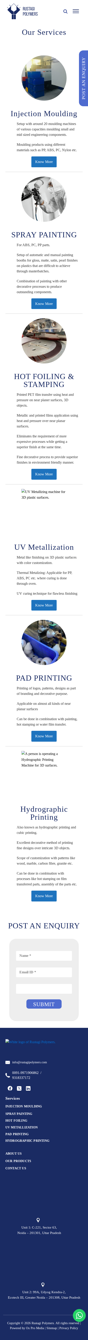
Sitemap (51, 1328)
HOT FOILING (16, 1120)
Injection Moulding (23, 1106)
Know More (44, 162)
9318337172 (21, 1078)
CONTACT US (15, 1168)
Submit (44, 1004)
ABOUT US (13, 1153)
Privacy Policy (68, 1328)
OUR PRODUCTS (18, 1161)
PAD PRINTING (17, 1134)
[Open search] (65, 11)
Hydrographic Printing (27, 1140)
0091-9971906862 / (26, 1073)
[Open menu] (75, 11)
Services (12, 1098)
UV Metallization (21, 1127)
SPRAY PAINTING (18, 1114)
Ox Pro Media (35, 1328)
